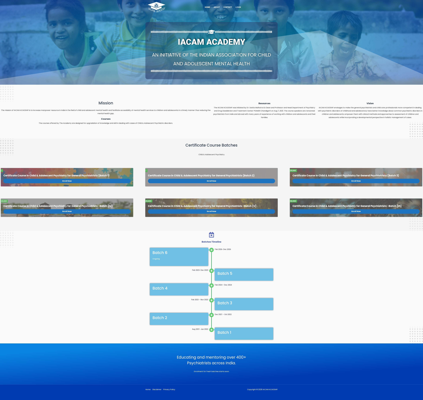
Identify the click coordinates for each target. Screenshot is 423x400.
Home (207, 7)
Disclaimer (156, 389)
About (217, 7)
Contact (227, 7)
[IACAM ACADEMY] (157, 7)
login (238, 7)
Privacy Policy (169, 389)
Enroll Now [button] (67, 181)
